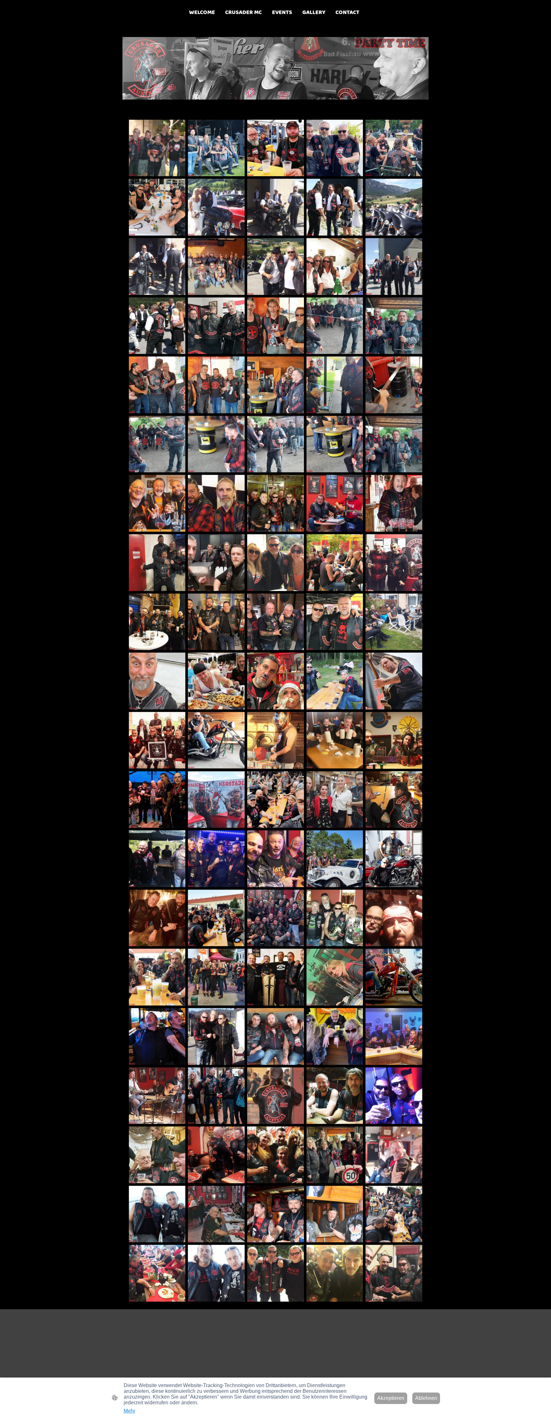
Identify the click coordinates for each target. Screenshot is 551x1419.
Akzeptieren (390, 1398)
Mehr (129, 1411)
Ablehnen (426, 1398)
